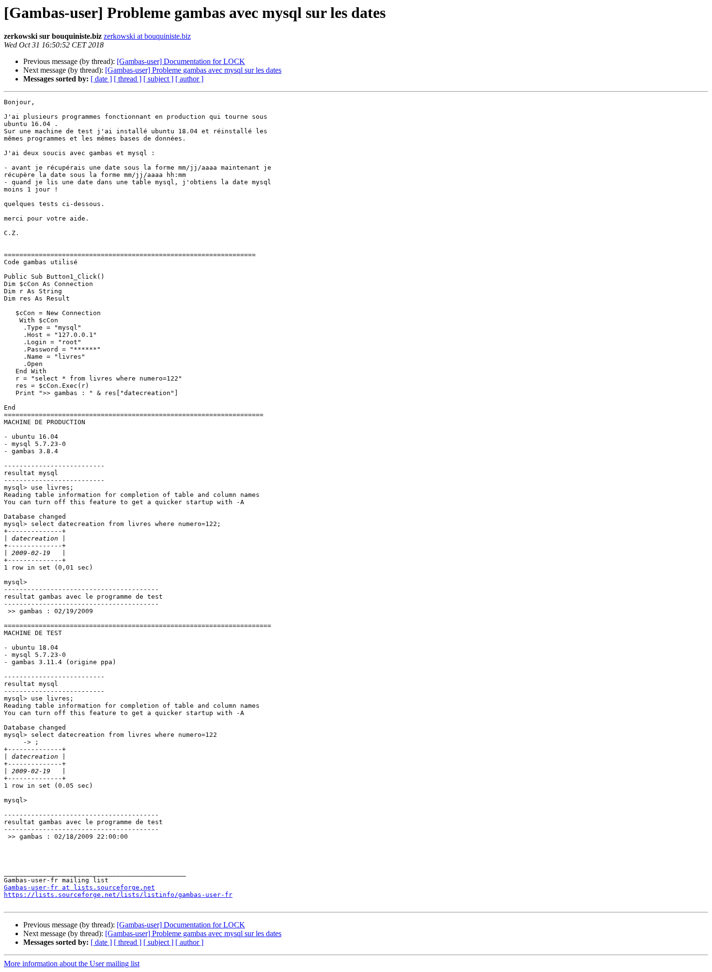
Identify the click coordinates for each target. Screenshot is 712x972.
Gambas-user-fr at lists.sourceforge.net (79, 887)
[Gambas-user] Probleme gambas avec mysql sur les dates (193, 70)
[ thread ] (127, 79)
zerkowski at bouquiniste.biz (147, 36)
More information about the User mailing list (71, 963)
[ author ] (189, 79)
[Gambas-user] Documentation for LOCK (181, 61)
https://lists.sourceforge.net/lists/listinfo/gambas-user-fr (118, 894)
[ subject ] (158, 79)
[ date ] (101, 79)
